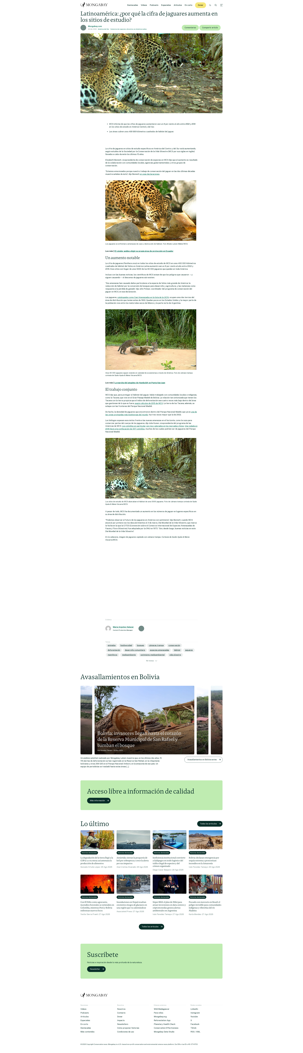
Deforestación (114, 650)
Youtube (194, 1017)
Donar (200, 5)
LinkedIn (194, 1009)
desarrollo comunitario (135, 650)
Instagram (195, 1013)
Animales (112, 645)
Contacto (121, 1013)
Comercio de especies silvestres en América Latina (128, 29)
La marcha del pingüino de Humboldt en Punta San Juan (140, 383)
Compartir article (210, 27)
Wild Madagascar (161, 1009)
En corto (188, 5)
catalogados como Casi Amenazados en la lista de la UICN (143, 297)
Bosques (140, 645)
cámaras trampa (156, 645)
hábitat (177, 650)
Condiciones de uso (125, 1032)
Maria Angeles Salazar (123, 627)
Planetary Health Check (164, 1024)
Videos (144, 5)
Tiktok (193, 1028)
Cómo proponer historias (128, 1028)
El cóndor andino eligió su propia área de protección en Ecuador (144, 251)
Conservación (174, 645)
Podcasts (154, 5)
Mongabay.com (95, 26)
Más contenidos (87, 1032)
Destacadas (132, 5)
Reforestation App (162, 1020)
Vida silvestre (175, 655)
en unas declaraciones (149, 174)
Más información (97, 800)
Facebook (195, 1024)
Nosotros (121, 1009)
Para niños (158, 1013)
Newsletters (122, 1024)
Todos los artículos (208, 824)
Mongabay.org (160, 1017)
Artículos (178, 5)
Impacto (121, 1020)
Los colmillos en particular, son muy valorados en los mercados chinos (153, 426)
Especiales (166, 5)
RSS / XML (195, 1032)
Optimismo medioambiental (152, 655)
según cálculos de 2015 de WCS (149, 403)
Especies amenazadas (159, 650)
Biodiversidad (126, 645)
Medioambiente (129, 655)
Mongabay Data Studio (164, 1032)
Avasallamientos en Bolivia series (202, 759)
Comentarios (190, 27)
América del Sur (103, 29)
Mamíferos (112, 655)
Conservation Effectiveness (166, 1028)
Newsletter (95, 969)
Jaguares (189, 650)
